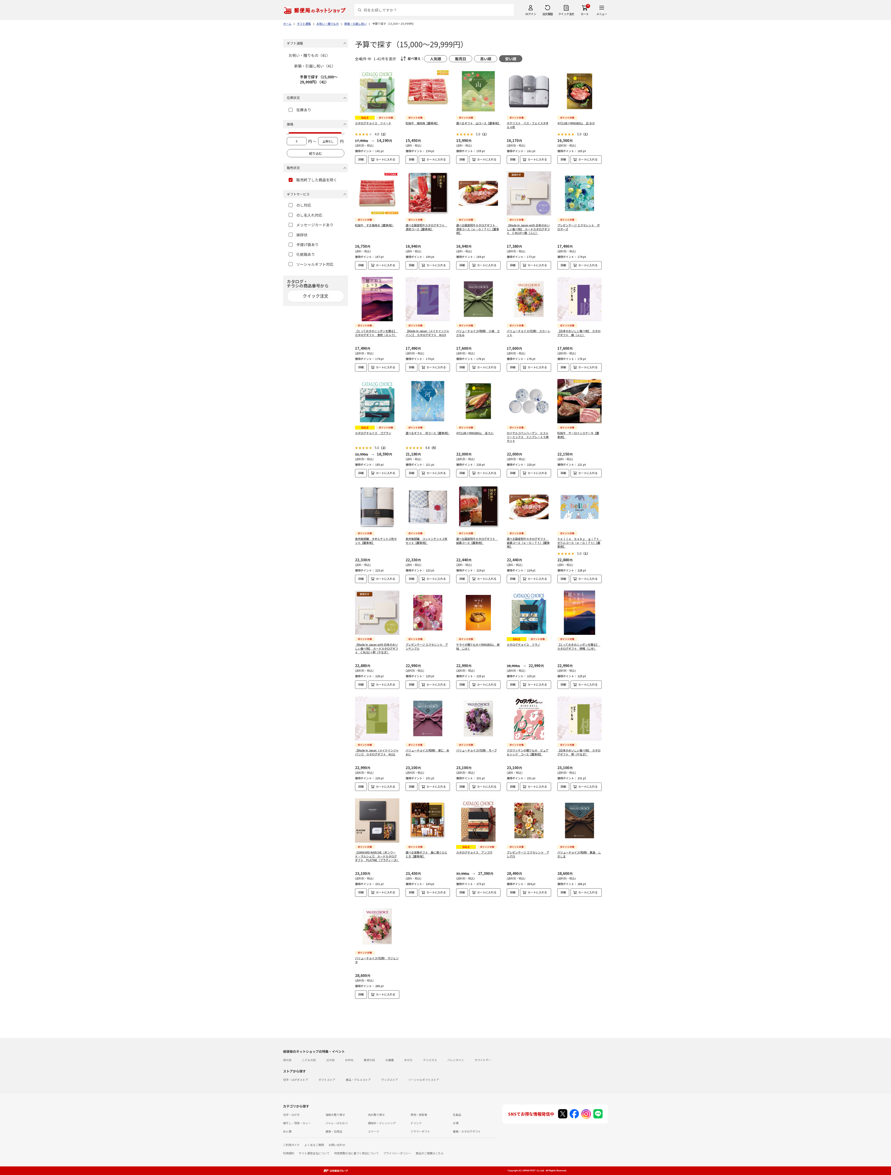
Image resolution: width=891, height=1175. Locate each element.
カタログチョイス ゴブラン (373, 433)
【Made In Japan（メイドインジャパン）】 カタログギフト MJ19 (427, 333)
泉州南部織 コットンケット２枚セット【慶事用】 (426, 541)
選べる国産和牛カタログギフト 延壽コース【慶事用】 (477, 541)
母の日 (287, 1060)
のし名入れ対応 (309, 215)
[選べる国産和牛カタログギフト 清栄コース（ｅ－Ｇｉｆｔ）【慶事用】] (478, 193)
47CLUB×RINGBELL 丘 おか (576, 123)
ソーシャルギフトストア (423, 1080)
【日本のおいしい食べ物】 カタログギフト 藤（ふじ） (578, 333)
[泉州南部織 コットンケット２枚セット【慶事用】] (428, 507)
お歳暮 (389, 1060)
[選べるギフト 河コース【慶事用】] (428, 401)
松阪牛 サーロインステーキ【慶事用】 (578, 435)
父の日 (330, 1060)
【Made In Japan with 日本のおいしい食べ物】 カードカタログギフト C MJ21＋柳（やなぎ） (376, 648)
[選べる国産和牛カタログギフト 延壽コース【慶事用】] (478, 507)
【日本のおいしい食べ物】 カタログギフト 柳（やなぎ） (578, 752)
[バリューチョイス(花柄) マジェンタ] (377, 926)
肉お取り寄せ (376, 1115)
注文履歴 (547, 14)
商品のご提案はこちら (430, 1153)
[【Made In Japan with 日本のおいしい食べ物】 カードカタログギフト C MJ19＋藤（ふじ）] (529, 193)
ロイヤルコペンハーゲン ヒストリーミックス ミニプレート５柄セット (528, 437)
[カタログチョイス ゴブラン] (377, 401)
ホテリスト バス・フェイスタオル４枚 (528, 125)
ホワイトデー (483, 1060)
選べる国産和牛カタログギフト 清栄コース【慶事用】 (426, 227)
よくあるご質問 (314, 1145)
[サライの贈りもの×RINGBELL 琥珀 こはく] (478, 613)
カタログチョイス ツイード (373, 123)
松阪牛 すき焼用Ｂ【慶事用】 (374, 225)
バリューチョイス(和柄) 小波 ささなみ (478, 333)
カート (585, 14)
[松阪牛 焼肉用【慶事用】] (428, 91)
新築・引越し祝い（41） (315, 66)
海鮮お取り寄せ (335, 1115)
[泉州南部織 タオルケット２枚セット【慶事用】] (377, 507)
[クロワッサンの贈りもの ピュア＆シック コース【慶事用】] (529, 718)
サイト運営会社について (314, 1153)
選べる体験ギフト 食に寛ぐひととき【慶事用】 (426, 854)
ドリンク (416, 1123)
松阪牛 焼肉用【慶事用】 (422, 123)
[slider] (287, 132)
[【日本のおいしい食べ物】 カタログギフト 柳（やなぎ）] (579, 718)
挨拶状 (301, 235)
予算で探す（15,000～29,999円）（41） (319, 79)
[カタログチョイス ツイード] (377, 91)
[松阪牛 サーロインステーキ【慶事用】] (579, 401)
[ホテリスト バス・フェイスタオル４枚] (529, 91)
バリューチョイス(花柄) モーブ (476, 750)
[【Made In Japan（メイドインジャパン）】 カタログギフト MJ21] (377, 718)
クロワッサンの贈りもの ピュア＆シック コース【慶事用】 (528, 752)
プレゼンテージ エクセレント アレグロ (528, 854)
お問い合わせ (337, 1145)
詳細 (361, 159)
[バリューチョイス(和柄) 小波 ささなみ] (478, 299)
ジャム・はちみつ (337, 1123)
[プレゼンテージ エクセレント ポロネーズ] (579, 193)
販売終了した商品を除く (316, 180)
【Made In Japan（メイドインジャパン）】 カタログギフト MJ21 (377, 752)
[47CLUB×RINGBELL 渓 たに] (478, 401)
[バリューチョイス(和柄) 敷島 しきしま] (579, 820)
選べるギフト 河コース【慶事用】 (428, 433)
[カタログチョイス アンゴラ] (478, 820)
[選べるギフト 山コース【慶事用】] (478, 91)
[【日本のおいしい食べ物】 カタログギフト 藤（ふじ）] (579, 299)
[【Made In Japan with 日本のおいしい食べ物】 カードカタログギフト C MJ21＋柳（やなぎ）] (377, 613)
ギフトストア (327, 1080)
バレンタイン (455, 1060)
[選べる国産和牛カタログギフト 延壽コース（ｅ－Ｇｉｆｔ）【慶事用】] (529, 507)
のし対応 (303, 205)
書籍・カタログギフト (467, 1131)
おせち (408, 1060)
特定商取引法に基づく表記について (356, 1153)
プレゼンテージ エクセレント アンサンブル (427, 646)
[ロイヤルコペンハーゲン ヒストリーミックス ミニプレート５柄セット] (529, 401)
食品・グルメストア (358, 1080)
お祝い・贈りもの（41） (309, 55)
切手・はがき (291, 1115)
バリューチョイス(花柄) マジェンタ (377, 960)
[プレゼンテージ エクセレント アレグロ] (529, 820)
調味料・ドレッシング (382, 1123)
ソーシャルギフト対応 (314, 264)
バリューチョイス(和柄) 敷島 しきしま (579, 854)
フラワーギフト (420, 1131)
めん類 (287, 1131)
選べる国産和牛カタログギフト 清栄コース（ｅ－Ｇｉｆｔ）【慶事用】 (477, 229)
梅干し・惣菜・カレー (297, 1123)
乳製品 (457, 1115)
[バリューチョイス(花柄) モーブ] (478, 718)
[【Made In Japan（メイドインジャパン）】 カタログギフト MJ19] (428, 299)
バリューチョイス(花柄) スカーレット (528, 333)
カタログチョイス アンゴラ (474, 852)
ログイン (530, 14)
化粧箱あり (305, 254)
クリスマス (430, 1060)
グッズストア (389, 1080)
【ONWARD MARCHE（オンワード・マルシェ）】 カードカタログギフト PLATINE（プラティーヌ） (377, 856)
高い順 (485, 58)
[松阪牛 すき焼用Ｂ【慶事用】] (377, 193)
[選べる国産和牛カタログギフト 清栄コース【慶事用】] (428, 193)
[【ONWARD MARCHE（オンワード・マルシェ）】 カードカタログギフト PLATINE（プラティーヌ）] (377, 820)
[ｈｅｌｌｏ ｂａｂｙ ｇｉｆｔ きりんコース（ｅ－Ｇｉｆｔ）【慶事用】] (579, 507)
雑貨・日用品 (334, 1131)
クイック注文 (566, 14)
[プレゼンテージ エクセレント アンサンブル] (428, 613)
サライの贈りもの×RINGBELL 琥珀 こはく (478, 646)
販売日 (460, 58)
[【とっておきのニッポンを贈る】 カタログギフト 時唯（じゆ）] (579, 613)
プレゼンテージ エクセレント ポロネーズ (578, 227)
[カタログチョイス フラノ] (529, 613)
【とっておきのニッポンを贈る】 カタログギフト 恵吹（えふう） (376, 333)
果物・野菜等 (418, 1115)
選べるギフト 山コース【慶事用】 (478, 123)
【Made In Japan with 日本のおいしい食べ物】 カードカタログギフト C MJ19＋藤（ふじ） (528, 229)
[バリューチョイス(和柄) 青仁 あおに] (428, 718)
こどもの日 (309, 1060)
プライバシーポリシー (397, 1153)
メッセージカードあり (314, 225)
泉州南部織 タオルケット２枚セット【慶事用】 (376, 541)
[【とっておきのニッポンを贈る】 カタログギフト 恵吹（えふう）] (377, 299)
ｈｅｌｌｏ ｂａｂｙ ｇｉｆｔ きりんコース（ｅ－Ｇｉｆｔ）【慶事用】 (579, 543)
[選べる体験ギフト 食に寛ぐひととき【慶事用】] (428, 820)
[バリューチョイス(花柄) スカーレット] (529, 299)
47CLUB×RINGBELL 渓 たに (475, 433)
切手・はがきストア (295, 1080)
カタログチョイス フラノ (523, 644)
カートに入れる (385, 159)
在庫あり (303, 109)
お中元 (349, 1060)
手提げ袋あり (307, 244)
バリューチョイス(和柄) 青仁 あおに (427, 752)
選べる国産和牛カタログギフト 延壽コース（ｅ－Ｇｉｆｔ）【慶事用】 (528, 543)
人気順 (435, 58)
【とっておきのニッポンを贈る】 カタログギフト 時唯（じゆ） (578, 646)
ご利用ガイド (291, 1145)
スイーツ (373, 1131)
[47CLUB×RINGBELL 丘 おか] (579, 91)
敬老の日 (369, 1060)
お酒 (455, 1123)
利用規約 (288, 1153)
